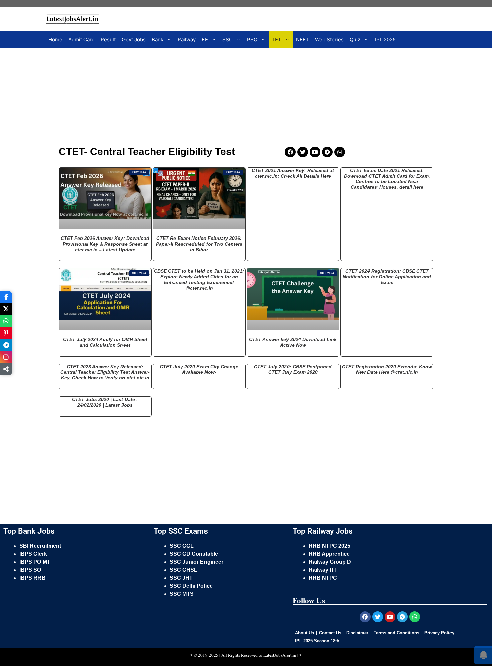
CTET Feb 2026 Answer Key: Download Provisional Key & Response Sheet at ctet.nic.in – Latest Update (105, 243)
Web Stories (329, 39)
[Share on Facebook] (6, 297)
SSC (227, 39)
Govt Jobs (134, 39)
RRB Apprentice (329, 554)
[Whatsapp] (339, 152)
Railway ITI (322, 570)
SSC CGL (182, 546)
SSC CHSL (184, 570)
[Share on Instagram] (6, 357)
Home (55, 39)
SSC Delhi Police (192, 586)
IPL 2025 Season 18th (317, 640)
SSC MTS (182, 594)
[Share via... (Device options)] (6, 369)
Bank (157, 39)
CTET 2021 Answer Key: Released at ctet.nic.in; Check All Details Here (293, 173)
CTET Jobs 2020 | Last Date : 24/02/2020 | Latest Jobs (105, 402)
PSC (252, 39)
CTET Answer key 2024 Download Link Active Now (293, 342)
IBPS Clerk (33, 554)
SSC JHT (182, 578)
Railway (187, 39)
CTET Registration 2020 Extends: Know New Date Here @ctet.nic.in (387, 369)
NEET (302, 39)
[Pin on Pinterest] (6, 333)
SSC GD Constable (194, 554)
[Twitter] (302, 152)
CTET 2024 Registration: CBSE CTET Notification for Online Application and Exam (387, 276)
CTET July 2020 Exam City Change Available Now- (199, 369)
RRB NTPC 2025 (329, 546)
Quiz (355, 39)
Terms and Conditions (396, 632)
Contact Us (330, 632)
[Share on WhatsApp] (6, 321)
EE (205, 39)
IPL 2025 (385, 39)
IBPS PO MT (34, 562)
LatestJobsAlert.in (279, 655)
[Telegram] (327, 152)
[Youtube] (315, 152)
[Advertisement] (204, 98)
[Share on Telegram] (6, 345)
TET (276, 39)
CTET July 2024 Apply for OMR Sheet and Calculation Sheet (105, 342)
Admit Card (81, 39)
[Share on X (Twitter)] (6, 309)
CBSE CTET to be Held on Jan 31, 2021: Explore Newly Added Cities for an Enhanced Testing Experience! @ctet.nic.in (199, 279)
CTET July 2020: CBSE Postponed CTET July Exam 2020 (293, 369)
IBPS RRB (33, 578)
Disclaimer (357, 632)
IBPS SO (30, 570)
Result (108, 39)
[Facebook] (290, 152)
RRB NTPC (323, 578)
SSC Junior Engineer (197, 562)
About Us (304, 632)
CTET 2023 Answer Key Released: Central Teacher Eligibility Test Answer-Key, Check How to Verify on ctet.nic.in (105, 372)
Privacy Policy (439, 632)
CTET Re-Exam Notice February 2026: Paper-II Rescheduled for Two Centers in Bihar (199, 243)
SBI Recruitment (40, 546)
